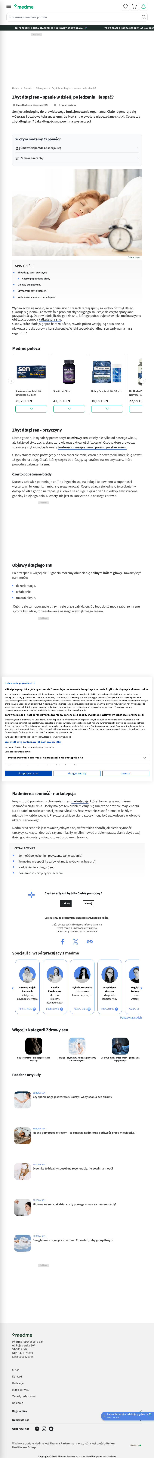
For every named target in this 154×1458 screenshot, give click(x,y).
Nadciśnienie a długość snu (36, 867)
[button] (8, 6)
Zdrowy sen (41, 88)
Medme (15, 88)
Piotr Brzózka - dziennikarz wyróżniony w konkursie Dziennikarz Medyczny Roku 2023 (62, 1345)
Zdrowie (28, 88)
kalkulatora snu (50, 319)
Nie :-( (88, 903)
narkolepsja (79, 801)
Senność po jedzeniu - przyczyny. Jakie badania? (50, 855)
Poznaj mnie (25, 1009)
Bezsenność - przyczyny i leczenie (40, 873)
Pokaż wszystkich (131, 1018)
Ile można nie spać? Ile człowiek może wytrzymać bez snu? (57, 861)
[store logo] (23, 6)
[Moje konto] (143, 6)
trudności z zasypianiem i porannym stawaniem (92, 447)
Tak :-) (66, 903)
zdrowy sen (79, 438)
